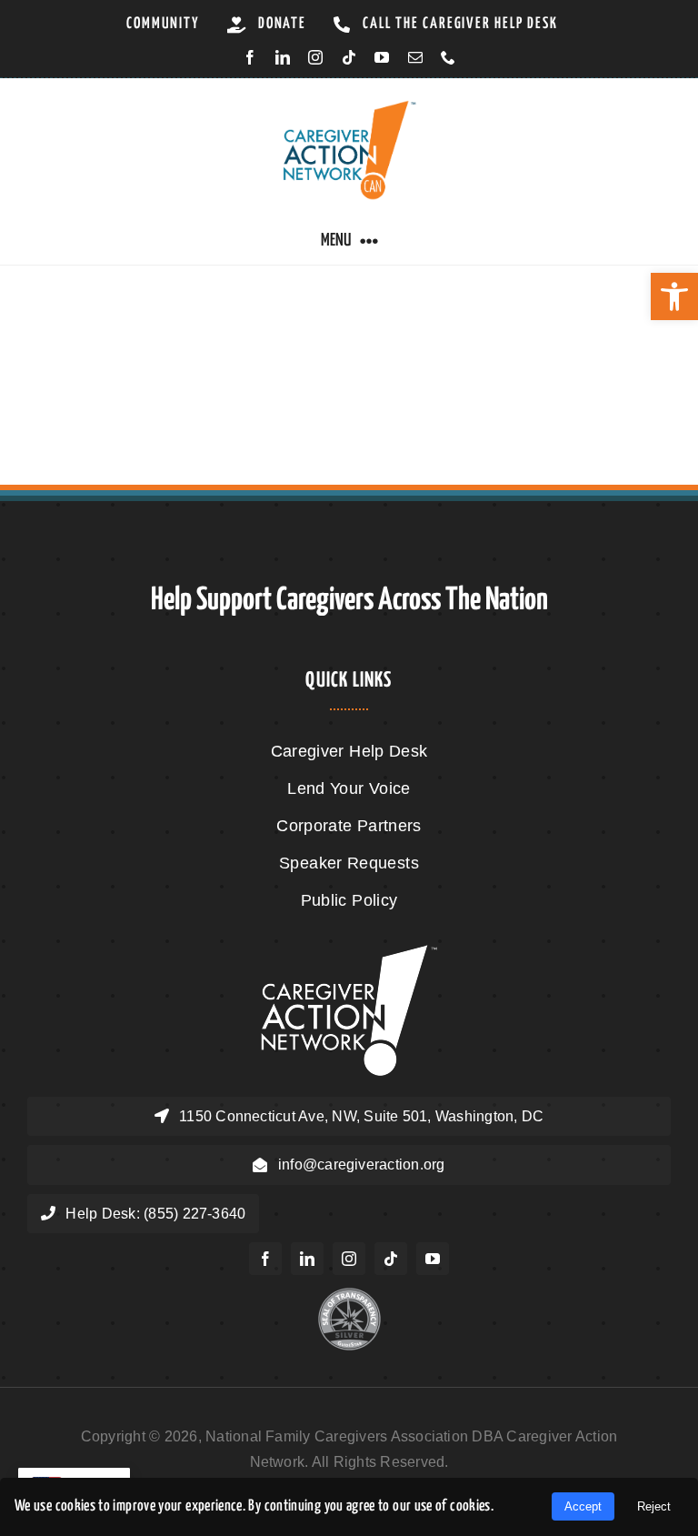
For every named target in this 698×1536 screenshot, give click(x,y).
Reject (654, 1506)
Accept (583, 1506)
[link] (674, 296)
